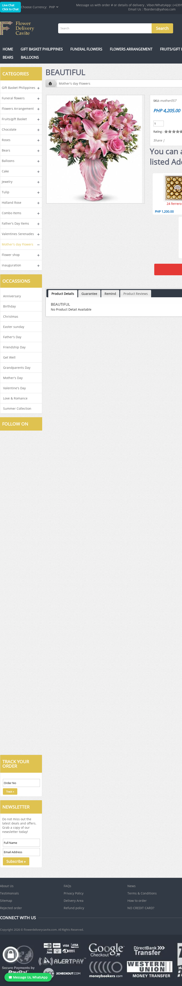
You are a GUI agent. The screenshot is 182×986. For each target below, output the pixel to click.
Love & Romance (15, 398)
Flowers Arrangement (131, 49)
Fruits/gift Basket (14, 119)
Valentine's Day (14, 388)
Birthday (9, 306)
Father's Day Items (15, 223)
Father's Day (12, 337)
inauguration (11, 265)
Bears (8, 57)
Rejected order (11, 908)
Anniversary (12, 296)
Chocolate (9, 129)
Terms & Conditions (142, 893)
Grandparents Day (16, 367)
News (131, 886)
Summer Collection (17, 408)
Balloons (30, 57)
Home (8, 49)
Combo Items (11, 213)
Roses (6, 140)
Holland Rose (11, 202)
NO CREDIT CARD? (140, 908)
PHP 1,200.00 (164, 211)
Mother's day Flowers (17, 244)
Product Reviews (135, 293)
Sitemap (6, 900)
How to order (137, 900)
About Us (7, 886)
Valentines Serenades (18, 234)
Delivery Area (73, 900)
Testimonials (9, 893)
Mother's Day (13, 378)
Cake (5, 171)
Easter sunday (13, 327)
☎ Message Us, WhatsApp (28, 977)
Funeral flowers (86, 49)
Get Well (9, 357)
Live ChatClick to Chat (10, 7)
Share (157, 140)
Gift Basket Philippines (42, 49)
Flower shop (11, 255)
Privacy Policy (73, 893)
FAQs (67, 886)
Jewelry (7, 182)
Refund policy (74, 908)
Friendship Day (14, 347)
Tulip (5, 192)
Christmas (10, 316)
